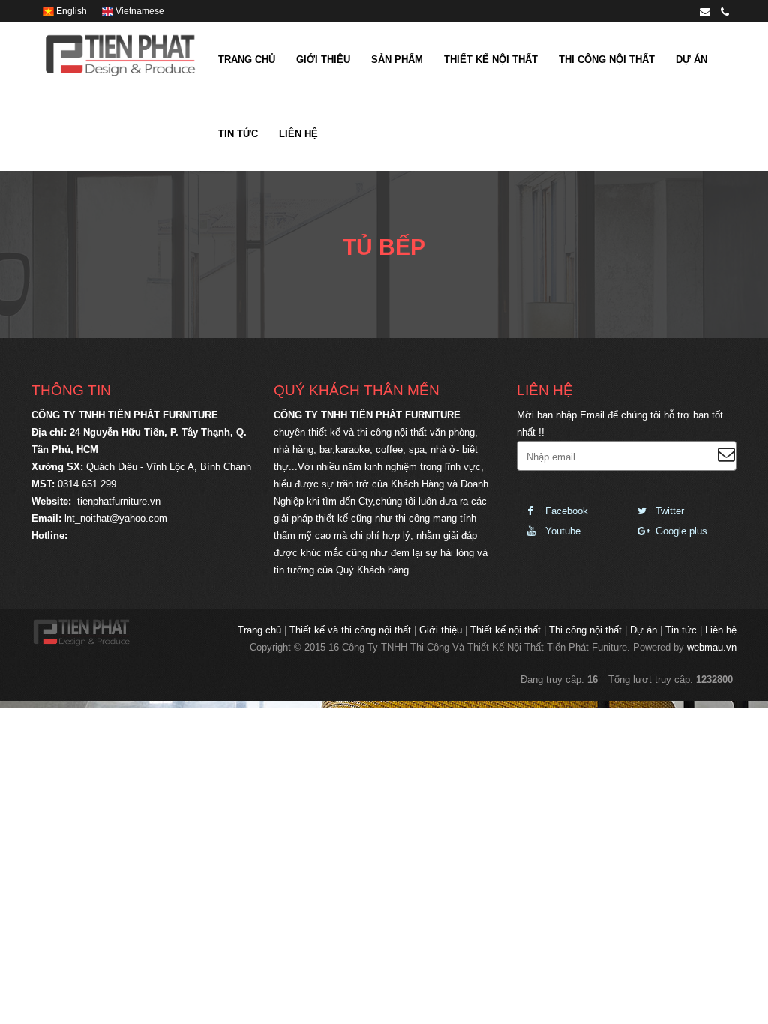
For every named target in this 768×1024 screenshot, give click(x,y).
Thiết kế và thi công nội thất (350, 630)
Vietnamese (138, 11)
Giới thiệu (323, 59)
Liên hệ (298, 133)
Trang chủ (246, 59)
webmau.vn (711, 647)
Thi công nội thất (607, 59)
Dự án (691, 59)
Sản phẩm (397, 59)
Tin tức (238, 133)
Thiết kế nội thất (491, 59)
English (70, 11)
